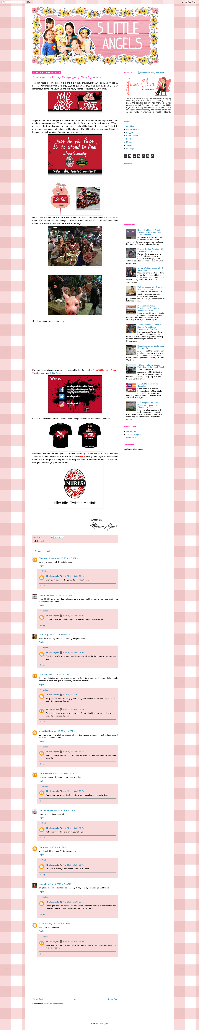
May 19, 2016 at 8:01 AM (59, 635)
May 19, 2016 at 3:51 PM (73, 695)
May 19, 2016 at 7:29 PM (73, 828)
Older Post (112, 999)
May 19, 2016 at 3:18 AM (73, 576)
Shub (41, 847)
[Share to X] (57, 537)
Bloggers (130, 132)
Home (75, 999)
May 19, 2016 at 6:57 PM (63, 773)
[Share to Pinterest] (62, 537)
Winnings (130, 148)
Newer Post (38, 999)
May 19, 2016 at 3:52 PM (73, 709)
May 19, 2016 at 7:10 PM (64, 810)
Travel (129, 145)
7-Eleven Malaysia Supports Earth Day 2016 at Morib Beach (150, 366)
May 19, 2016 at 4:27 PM (64, 731)
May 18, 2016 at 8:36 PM (67, 558)
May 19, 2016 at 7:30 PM (60, 884)
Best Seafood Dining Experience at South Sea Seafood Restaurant (148, 308)
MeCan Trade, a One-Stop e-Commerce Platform (149, 288)
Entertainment (132, 136)
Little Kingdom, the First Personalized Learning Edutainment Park (147, 405)
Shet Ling (43, 635)
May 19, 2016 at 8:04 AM (73, 652)
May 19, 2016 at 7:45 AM (73, 616)
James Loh (131, 431)
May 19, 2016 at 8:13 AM (59, 674)
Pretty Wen (131, 438)
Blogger (104, 1023)
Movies (129, 142)
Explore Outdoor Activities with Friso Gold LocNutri (150, 250)
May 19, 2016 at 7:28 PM (73, 791)
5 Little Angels (52, 576)
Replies (45, 571)
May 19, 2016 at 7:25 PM (55, 847)
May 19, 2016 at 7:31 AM (61, 595)
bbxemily (43, 674)
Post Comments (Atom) (54, 1004)
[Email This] (52, 537)
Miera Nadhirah (46, 731)
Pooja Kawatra (45, 773)
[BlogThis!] (54, 537)
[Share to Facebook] (60, 537)
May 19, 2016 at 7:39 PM (59, 924)
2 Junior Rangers (133, 434)
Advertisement (132, 129)
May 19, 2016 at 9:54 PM (73, 941)
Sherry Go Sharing (47, 558)
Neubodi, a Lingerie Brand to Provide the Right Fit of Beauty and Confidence (150, 232)
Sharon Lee (44, 595)
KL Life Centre (55, 373)
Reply (41, 566)
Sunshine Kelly (46, 810)
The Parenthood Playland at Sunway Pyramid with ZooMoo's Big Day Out (149, 327)
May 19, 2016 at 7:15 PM (73, 752)
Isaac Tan (43, 924)
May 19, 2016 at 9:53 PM (73, 902)
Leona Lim (44, 884)
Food (42, 541)
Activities (130, 126)
